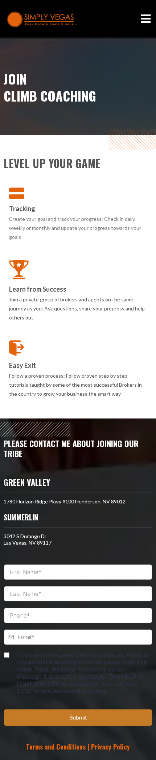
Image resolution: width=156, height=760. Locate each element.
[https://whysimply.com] (41, 19)
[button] (146, 19)
